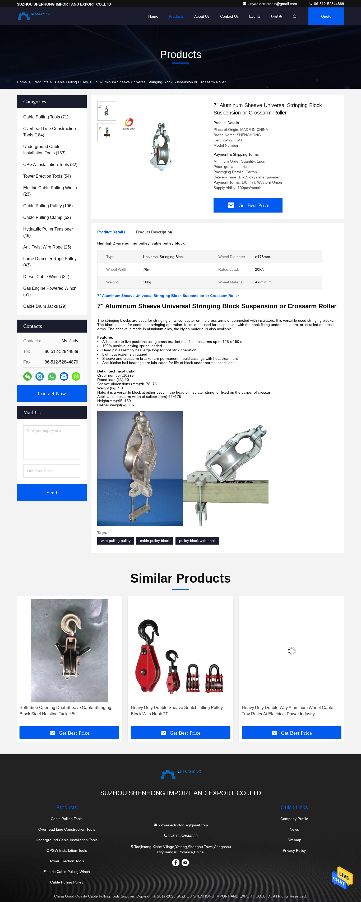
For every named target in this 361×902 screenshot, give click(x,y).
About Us (202, 16)
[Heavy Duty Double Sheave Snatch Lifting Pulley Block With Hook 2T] (180, 650)
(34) (46, 276)
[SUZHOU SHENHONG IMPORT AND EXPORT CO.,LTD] (33, 16)
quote (326, 16)
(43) (50, 261)
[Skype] (39, 376)
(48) (48, 232)
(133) (44, 149)
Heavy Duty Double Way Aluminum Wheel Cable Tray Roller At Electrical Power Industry (287, 710)
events (255, 16)
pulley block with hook (197, 541)
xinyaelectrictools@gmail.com (273, 4)
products (41, 82)
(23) (50, 191)
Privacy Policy (294, 850)
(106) (48, 206)
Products (176, 16)
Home (153, 16)
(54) (47, 176)
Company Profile (294, 819)
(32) (50, 164)
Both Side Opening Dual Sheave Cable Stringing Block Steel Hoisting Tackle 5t (65, 710)
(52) (47, 217)
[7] (162, 146)
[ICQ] (76, 376)
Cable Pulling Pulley (71, 82)
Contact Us (229, 16)
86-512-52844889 (328, 4)
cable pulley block (155, 541)
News (294, 829)
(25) (47, 247)
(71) (45, 117)
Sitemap (294, 840)
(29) (44, 306)
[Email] (64, 376)
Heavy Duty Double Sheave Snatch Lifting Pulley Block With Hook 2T (177, 710)
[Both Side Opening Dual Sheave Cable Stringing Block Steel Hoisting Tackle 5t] (69, 650)
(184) (49, 131)
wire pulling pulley (116, 541)
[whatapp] (52, 376)
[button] (26, 663)
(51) (49, 291)
